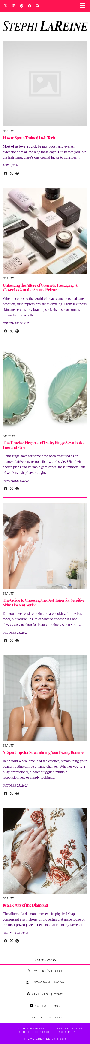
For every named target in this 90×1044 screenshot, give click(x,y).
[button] (83, 6)
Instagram (46, 982)
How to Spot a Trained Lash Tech (29, 137)
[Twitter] (6, 6)
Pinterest (47, 994)
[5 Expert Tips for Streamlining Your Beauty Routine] (45, 698)
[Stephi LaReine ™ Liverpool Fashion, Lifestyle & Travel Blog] (45, 20)
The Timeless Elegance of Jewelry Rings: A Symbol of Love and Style (43, 445)
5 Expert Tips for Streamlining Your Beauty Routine (43, 752)
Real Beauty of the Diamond (25, 905)
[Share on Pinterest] (17, 173)
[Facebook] (29, 6)
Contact (42, 1031)
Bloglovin (47, 1017)
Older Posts (46, 960)
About (24, 1031)
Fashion (9, 436)
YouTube (47, 1005)
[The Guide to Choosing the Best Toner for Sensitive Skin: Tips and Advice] (45, 546)
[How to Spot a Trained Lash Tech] (45, 83)
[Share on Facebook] (6, 173)
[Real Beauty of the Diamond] (45, 851)
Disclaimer (65, 1031)
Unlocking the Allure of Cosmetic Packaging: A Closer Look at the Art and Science (40, 287)
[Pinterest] (21, 6)
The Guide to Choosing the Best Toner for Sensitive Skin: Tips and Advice (43, 602)
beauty (8, 131)
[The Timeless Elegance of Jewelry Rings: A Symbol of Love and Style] (45, 389)
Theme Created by (45, 1038)
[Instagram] (13, 6)
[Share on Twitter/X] (11, 173)
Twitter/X (47, 970)
